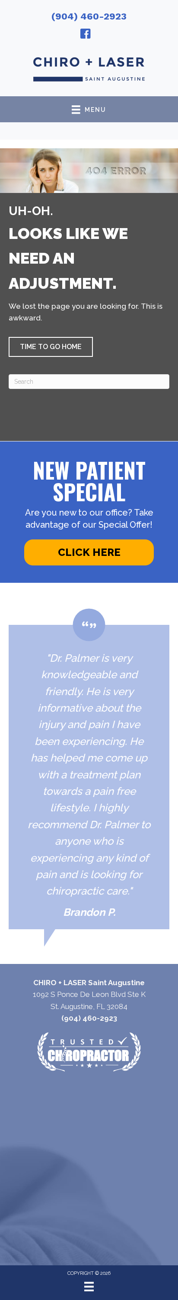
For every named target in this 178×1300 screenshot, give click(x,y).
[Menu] (89, 1286)
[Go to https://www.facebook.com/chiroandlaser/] (85, 35)
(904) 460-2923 (89, 16)
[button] (51, 347)
